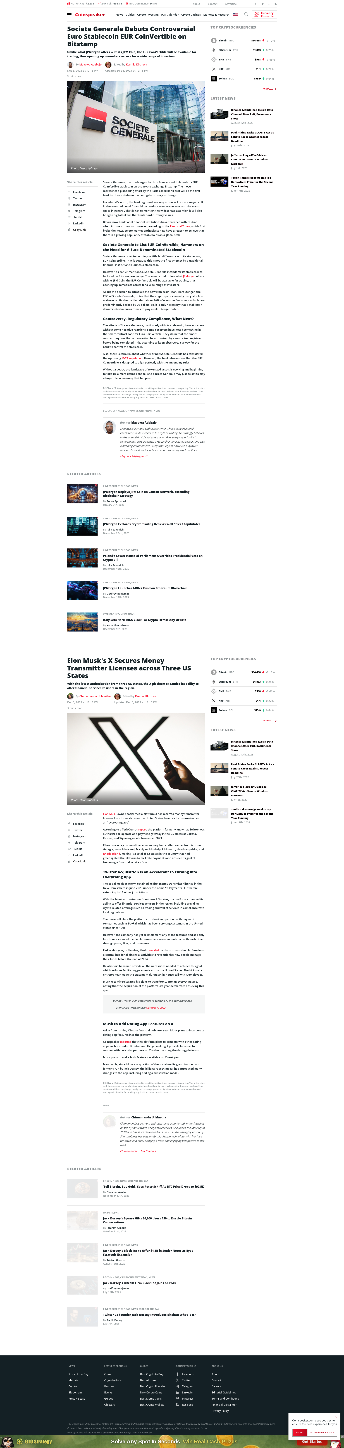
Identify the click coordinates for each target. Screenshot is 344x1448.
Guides (130, 14)
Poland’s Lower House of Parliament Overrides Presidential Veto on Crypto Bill (153, 558)
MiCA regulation (132, 358)
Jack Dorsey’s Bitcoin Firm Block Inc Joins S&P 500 (139, 1283)
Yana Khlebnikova (118, 625)
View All (268, 89)
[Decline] (336, 1416)
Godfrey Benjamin (118, 593)
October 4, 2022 (155, 1007)
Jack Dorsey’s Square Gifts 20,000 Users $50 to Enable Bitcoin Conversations (147, 1220)
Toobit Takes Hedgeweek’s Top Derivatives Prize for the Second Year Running (252, 182)
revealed (153, 950)
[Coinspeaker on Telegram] (262, 4)
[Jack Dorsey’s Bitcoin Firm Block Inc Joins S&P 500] (82, 1286)
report (142, 829)
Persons (109, 1386)
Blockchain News (113, 410)
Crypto (72, 1386)
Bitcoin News (111, 1180)
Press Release (76, 1398)
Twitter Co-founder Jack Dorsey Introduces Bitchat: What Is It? (149, 1315)
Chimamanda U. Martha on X (138, 1151)
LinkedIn (79, 223)
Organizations (112, 1380)
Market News (111, 1212)
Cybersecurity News (115, 614)
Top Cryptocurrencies (233, 27)
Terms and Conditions (225, 1398)
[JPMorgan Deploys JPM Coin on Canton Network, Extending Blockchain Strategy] (82, 495)
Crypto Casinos (191, 14)
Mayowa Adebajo (90, 64)
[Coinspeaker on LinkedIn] (269, 4)
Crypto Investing (148, 14)
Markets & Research (216, 14)
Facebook (79, 192)
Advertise (231, 4)
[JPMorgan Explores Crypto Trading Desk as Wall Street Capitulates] (82, 527)
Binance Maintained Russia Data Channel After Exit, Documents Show (252, 114)
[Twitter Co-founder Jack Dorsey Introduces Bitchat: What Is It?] (82, 1318)
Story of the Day (138, 1180)
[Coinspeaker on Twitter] (255, 4)
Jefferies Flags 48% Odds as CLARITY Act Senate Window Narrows (249, 159)
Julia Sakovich (115, 529)
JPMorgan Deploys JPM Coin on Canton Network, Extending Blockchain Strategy (146, 494)
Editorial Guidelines (224, 1392)
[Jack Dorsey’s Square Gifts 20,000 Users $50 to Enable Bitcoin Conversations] (82, 1221)
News (119, 14)
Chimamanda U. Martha (95, 696)
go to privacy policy (322, 1432)
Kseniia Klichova (136, 64)
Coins (107, 1374)
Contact (213, 4)
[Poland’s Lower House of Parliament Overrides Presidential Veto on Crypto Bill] (82, 559)
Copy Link (79, 229)
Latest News (223, 98)
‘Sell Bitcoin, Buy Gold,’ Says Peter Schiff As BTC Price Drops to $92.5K (153, 1187)
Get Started (312, 1441)
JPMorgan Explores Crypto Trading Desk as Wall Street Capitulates (151, 524)
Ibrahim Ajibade (116, 1227)
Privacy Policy (220, 1410)
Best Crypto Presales (152, 1386)
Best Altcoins (148, 1380)
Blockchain (75, 1392)
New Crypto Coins (151, 1392)
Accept (300, 1432)
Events (108, 1392)
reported (125, 1041)
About (196, 4)
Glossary (109, 1404)
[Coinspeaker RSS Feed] (275, 4)
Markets (73, 1380)
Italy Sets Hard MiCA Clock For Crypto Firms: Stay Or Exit (144, 620)
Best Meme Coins (151, 1398)
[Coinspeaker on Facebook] (249, 4)
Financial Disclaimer (224, 1404)
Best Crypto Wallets (152, 1404)
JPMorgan (189, 276)
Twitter (77, 198)
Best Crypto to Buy (151, 1374)
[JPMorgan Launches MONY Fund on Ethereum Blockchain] (82, 591)
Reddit (77, 217)
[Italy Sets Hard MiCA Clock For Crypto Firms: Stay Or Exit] (82, 623)
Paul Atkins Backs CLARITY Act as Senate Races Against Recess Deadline (252, 137)
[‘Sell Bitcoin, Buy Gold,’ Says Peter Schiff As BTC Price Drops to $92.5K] (82, 1190)
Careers (216, 1386)
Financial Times (180, 226)
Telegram (79, 211)
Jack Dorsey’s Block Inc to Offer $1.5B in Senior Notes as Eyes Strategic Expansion (148, 1253)
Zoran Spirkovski (117, 501)
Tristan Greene (116, 1260)
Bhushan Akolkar (117, 1192)
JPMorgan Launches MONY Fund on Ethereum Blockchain (145, 588)
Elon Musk (109, 814)
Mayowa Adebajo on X (134, 456)
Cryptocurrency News (139, 410)
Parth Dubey (114, 1320)
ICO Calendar (170, 14)
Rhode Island (111, 853)
